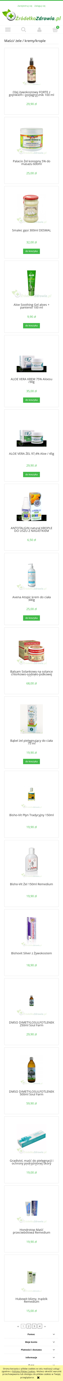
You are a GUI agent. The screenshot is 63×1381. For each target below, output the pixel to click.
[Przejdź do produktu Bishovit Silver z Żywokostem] (31, 931)
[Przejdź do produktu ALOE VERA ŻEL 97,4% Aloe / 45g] (31, 432)
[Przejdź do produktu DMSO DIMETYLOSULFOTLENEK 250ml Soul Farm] (31, 1001)
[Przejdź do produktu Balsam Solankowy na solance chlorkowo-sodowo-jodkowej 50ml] (31, 650)
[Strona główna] (31, 14)
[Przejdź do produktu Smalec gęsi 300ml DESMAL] (31, 208)
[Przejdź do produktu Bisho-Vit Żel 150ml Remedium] (31, 862)
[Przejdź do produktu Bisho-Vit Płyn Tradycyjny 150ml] (31, 793)
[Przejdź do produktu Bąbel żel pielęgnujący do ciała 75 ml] (31, 719)
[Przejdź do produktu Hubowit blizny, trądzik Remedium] (31, 1277)
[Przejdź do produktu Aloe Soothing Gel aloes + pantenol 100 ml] (31, 283)
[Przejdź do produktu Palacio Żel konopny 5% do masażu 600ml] (31, 139)
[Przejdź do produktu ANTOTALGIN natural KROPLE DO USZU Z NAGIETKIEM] (31, 506)
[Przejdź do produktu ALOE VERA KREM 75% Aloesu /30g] (31, 357)
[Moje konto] (39, 29)
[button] (8, 29)
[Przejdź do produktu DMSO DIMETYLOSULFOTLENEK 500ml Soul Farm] (31, 1070)
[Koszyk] (55, 29)
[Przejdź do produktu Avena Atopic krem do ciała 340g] (31, 575)
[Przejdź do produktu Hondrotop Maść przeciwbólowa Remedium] (31, 1208)
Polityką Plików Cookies (23, 1371)
